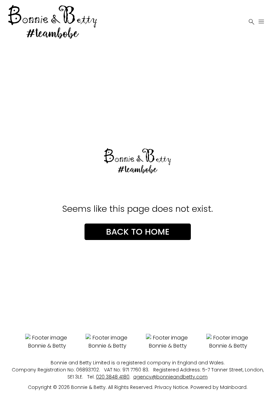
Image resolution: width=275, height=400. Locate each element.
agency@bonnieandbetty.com (170, 376)
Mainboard (233, 387)
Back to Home (137, 232)
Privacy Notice (171, 387)
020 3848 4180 (112, 376)
